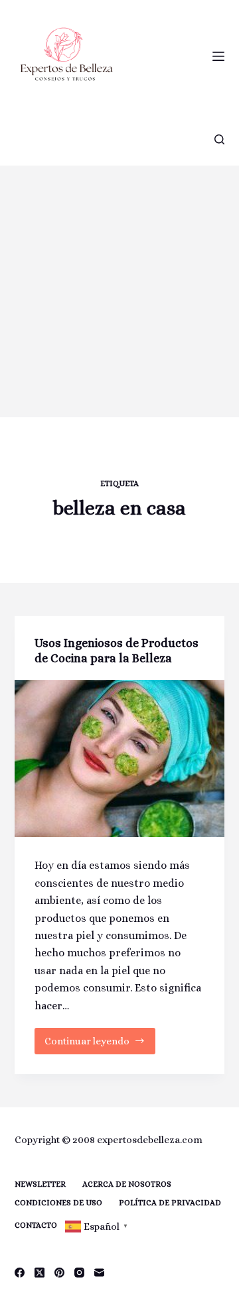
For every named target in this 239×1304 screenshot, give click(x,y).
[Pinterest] (59, 1273)
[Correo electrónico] (99, 1273)
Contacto (36, 1225)
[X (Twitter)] (39, 1273)
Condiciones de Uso (58, 1202)
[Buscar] (219, 139)
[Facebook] (20, 1273)
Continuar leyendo (95, 1044)
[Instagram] (79, 1273)
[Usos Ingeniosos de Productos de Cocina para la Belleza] (120, 759)
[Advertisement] (119, 291)
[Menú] (218, 56)
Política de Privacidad (170, 1202)
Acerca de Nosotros (126, 1184)
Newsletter (40, 1184)
